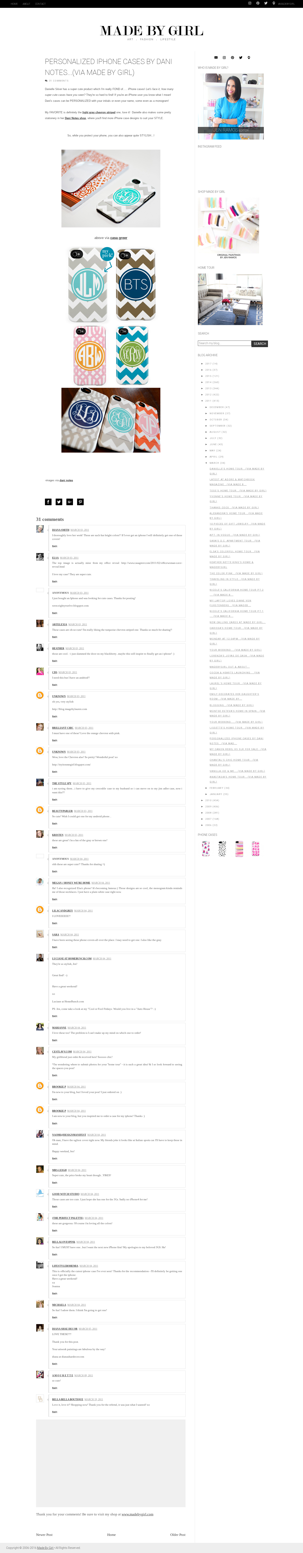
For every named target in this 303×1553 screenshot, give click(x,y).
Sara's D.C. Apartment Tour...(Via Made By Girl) (235, 543)
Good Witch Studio (65, 1194)
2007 (208, 819)
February (217, 788)
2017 (208, 363)
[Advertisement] (229, 888)
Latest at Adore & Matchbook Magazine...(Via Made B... (232, 482)
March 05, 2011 (88, 1328)
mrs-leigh (59, 1170)
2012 (208, 394)
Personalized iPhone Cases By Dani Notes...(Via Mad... (236, 741)
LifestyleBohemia (65, 1265)
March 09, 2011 (83, 1375)
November (217, 413)
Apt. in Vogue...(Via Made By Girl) (235, 535)
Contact (40, 3)
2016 (208, 370)
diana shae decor (65, 1328)
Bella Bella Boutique (67, 1399)
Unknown (59, 696)
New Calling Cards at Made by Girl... (238, 622)
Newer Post (44, 1535)
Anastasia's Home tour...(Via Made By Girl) (238, 779)
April (214, 456)
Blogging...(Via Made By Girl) (232, 705)
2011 (208, 401)
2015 (208, 376)
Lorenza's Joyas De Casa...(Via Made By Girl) (237, 658)
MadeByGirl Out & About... (230, 667)
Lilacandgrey (62, 910)
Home (14, 3)
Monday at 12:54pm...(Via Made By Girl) (235, 641)
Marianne (59, 1027)
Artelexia (59, 624)
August (215, 432)
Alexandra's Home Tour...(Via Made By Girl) (236, 516)
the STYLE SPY (62, 783)
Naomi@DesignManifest (69, 1134)
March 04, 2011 (79, 859)
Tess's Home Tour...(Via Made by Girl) (238, 490)
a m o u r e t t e (62, 1375)
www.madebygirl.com (137, 1514)
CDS (54, 672)
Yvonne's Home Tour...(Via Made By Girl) (236, 499)
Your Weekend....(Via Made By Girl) (236, 650)
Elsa (55, 557)
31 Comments (59, 80)
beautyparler (62, 811)
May (212, 450)
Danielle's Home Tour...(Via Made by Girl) (237, 471)
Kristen (57, 835)
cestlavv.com (62, 1051)
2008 (208, 812)
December (217, 407)
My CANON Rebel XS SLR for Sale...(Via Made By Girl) (238, 752)
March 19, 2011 (94, 1399)
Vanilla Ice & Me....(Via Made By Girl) (237, 771)
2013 (208, 388)
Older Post (178, 1535)
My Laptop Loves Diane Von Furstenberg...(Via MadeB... (230, 603)
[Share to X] (60, 502)
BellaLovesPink (63, 1242)
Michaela (59, 1304)
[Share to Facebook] (49, 502)
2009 (208, 806)
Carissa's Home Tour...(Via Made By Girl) (236, 630)
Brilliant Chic (63, 727)
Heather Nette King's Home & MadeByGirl (232, 565)
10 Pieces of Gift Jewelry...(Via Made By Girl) (237, 526)
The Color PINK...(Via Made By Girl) (236, 573)
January (216, 794)
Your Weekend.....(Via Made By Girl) (236, 722)
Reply (54, 546)
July (213, 438)
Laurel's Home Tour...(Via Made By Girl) (236, 686)
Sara (55, 934)
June (213, 444)
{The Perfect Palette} (67, 1218)
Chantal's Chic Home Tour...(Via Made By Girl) (234, 762)
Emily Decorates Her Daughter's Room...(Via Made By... (234, 696)
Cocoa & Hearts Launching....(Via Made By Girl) (235, 675)
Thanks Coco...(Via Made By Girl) (234, 507)
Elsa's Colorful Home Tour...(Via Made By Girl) (235, 554)
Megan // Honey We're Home (71, 882)
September (218, 426)
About (26, 3)
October (216, 419)
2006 (208, 825)
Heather (58, 648)
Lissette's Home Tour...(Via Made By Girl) (237, 730)
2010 (208, 800)
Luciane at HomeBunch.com (72, 958)
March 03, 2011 (79, 530)
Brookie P (59, 1086)
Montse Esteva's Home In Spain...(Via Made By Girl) (237, 713)
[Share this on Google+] (70, 502)
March (214, 463)
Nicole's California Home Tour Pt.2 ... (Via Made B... (236, 592)
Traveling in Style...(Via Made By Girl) (235, 581)
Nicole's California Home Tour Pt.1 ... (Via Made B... (236, 613)
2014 (208, 382)
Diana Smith (60, 530)
